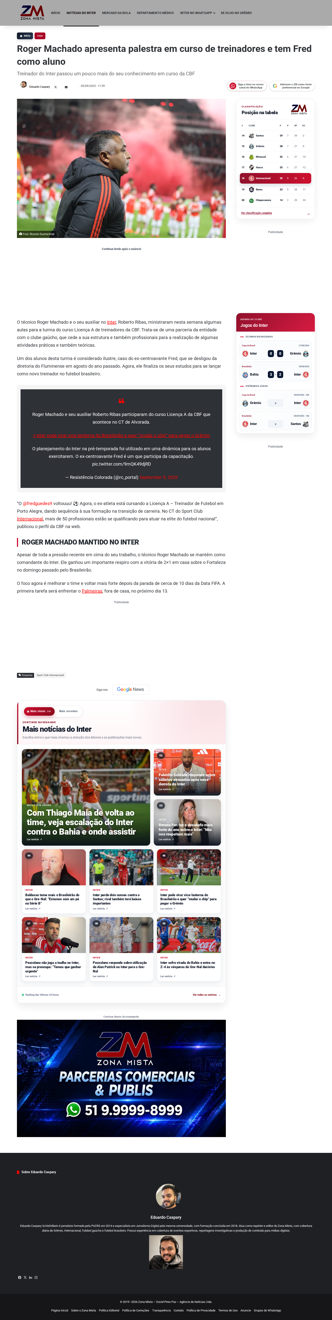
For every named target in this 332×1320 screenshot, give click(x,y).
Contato (179, 1310)
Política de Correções (135, 1310)
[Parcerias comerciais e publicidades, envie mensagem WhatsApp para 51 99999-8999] (121, 1078)
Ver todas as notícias (207, 994)
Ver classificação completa (275, 213)
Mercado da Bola (116, 13)
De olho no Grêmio (236, 13)
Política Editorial (109, 1310)
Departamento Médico (155, 13)
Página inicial (59, 1310)
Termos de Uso (228, 1310)
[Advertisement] (121, 284)
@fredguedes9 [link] (37, 503)
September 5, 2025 (159, 477)
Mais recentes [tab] (68, 711)
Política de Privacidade (201, 1310)
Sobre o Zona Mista (83, 1310)
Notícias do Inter (81, 13)
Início (55, 13)
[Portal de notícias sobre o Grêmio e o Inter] (32, 13)
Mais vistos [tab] (40, 711)
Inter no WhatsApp (196, 13)
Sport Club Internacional (50, 675)
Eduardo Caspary (39, 86)
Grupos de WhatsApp (267, 1310)
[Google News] (130, 690)
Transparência (161, 1310)
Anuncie (246, 1310)
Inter (40, 35)
